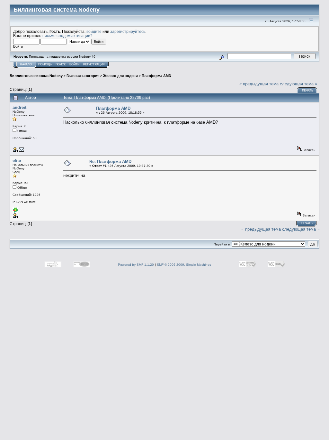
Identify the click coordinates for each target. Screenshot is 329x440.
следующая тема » (298, 83)
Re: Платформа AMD (110, 161)
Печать (307, 90)
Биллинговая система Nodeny (36, 76)
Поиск (61, 64)
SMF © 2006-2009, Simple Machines (184, 264)
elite (17, 160)
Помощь (45, 64)
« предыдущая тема (259, 83)
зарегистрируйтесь (127, 31)
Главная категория (83, 76)
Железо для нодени (120, 76)
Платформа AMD (156, 76)
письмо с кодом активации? (67, 35)
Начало (26, 64)
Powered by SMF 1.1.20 (136, 264)
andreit (19, 107)
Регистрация (94, 64)
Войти (74, 64)
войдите (94, 31)
